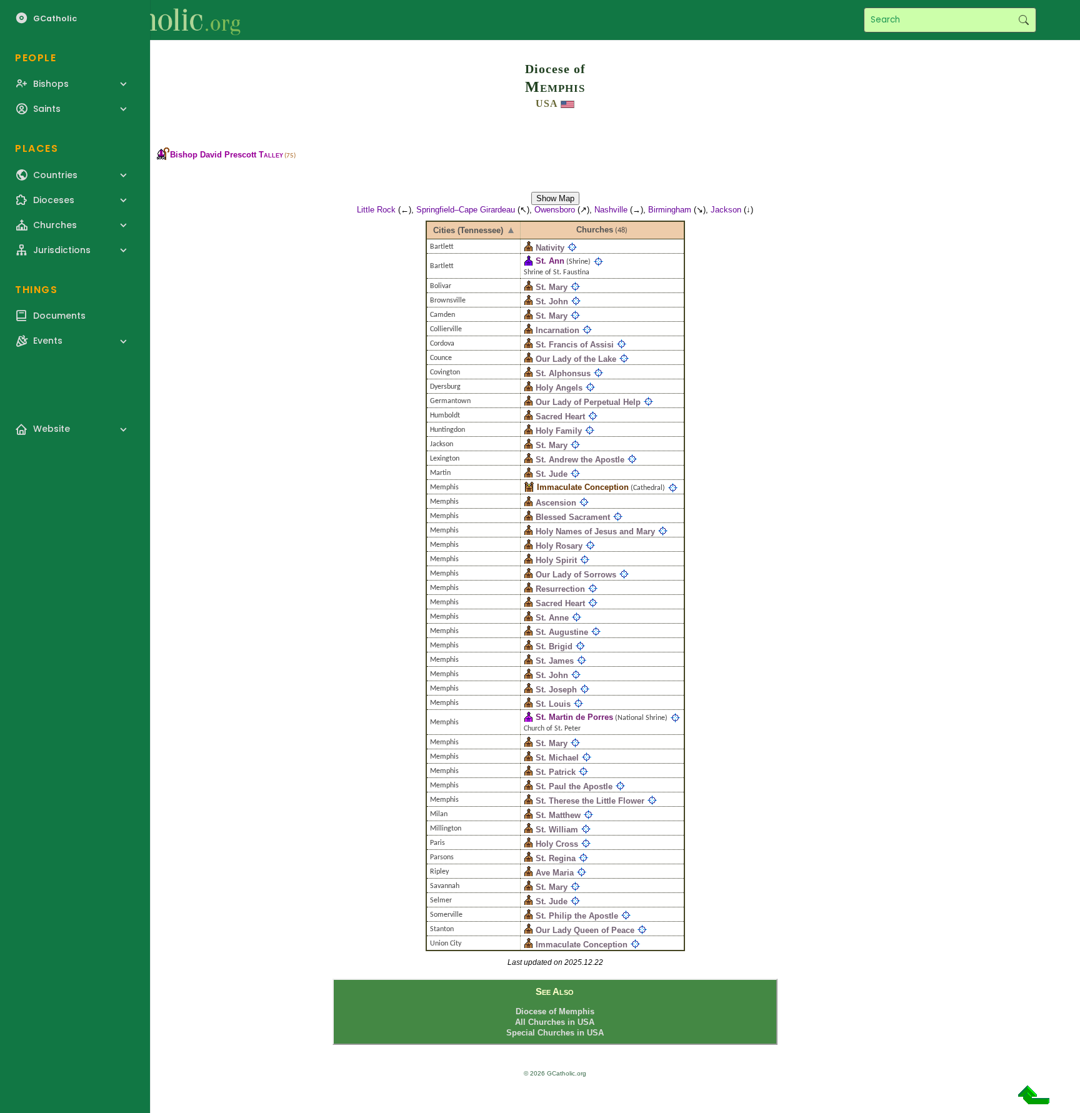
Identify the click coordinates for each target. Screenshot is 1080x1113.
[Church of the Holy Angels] (528, 387)
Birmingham (669, 209)
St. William (557, 829)
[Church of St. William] (528, 829)
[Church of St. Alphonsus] (528, 373)
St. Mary (552, 287)
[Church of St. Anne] (528, 617)
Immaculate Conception (583, 487)
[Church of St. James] (528, 661)
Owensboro (554, 209)
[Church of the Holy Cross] (528, 844)
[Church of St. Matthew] (528, 815)
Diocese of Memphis (555, 1011)
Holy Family (559, 431)
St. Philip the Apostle (577, 916)
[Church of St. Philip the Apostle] (528, 916)
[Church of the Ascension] (528, 502)
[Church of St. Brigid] (528, 646)
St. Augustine (562, 632)
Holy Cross (557, 844)
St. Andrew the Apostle (580, 459)
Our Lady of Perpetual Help (588, 402)
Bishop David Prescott (226, 154)
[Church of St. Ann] (528, 261)
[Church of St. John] (528, 301)
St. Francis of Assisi (575, 344)
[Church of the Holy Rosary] (528, 546)
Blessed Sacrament (573, 517)
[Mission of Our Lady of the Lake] (528, 359)
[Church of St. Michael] (528, 757)
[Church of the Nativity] (528, 247)
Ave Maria (555, 872)
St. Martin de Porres (574, 717)
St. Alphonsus (563, 373)
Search (1023, 20)
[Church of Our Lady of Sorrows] (528, 574)
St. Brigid (554, 646)
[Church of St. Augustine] (528, 632)
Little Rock (376, 209)
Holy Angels (559, 387)
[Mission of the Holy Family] (528, 431)
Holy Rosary (559, 546)
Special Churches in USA (555, 1032)
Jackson (726, 209)
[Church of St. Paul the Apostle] (528, 786)
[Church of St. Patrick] (528, 772)
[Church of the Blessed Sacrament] (528, 517)
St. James (555, 661)
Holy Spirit (556, 560)
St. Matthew (558, 815)
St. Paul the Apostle (574, 786)
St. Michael (557, 757)
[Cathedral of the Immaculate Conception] (529, 487)
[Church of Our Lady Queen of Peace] (528, 930)
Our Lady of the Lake (576, 359)
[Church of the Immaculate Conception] (528, 944)
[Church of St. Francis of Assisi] (528, 344)
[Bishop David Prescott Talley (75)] (163, 154)
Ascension (556, 502)
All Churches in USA (554, 1022)
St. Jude (552, 474)
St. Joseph (556, 689)
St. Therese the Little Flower (590, 801)
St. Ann (550, 261)
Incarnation (557, 330)
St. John (552, 301)
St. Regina (556, 858)
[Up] (1033, 1099)
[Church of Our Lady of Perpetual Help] (528, 402)
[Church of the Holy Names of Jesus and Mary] (528, 531)
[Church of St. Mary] (528, 287)
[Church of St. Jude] (528, 474)
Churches (594, 229)
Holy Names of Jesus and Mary (595, 531)
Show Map (555, 198)
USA (547, 103)
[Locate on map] (572, 247)
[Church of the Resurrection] (528, 589)
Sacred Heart (560, 416)
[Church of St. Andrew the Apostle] (528, 459)
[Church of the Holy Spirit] (528, 560)
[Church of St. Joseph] (528, 689)
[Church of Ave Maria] (528, 872)
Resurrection (560, 589)
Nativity (550, 247)
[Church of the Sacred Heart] (528, 416)
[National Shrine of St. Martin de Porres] (528, 717)
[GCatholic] (154, 20)
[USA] (567, 103)
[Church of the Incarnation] (528, 330)
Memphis (555, 87)
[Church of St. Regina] (528, 858)
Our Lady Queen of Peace (585, 930)
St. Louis (553, 704)
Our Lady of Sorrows (576, 574)
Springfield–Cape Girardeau (465, 209)
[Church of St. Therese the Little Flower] (528, 801)
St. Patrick (556, 772)
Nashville (611, 209)
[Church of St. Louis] (528, 704)
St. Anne (552, 617)
